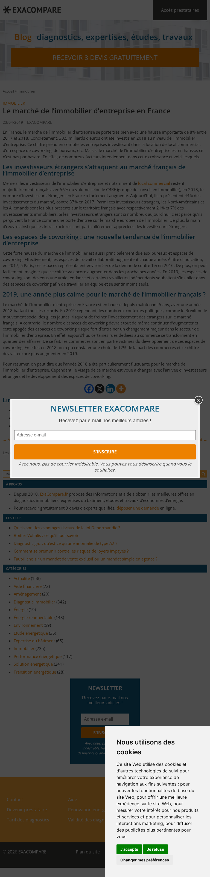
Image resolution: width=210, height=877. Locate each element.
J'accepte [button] (129, 849)
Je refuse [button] (155, 849)
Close (198, 400)
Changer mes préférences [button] (144, 860)
